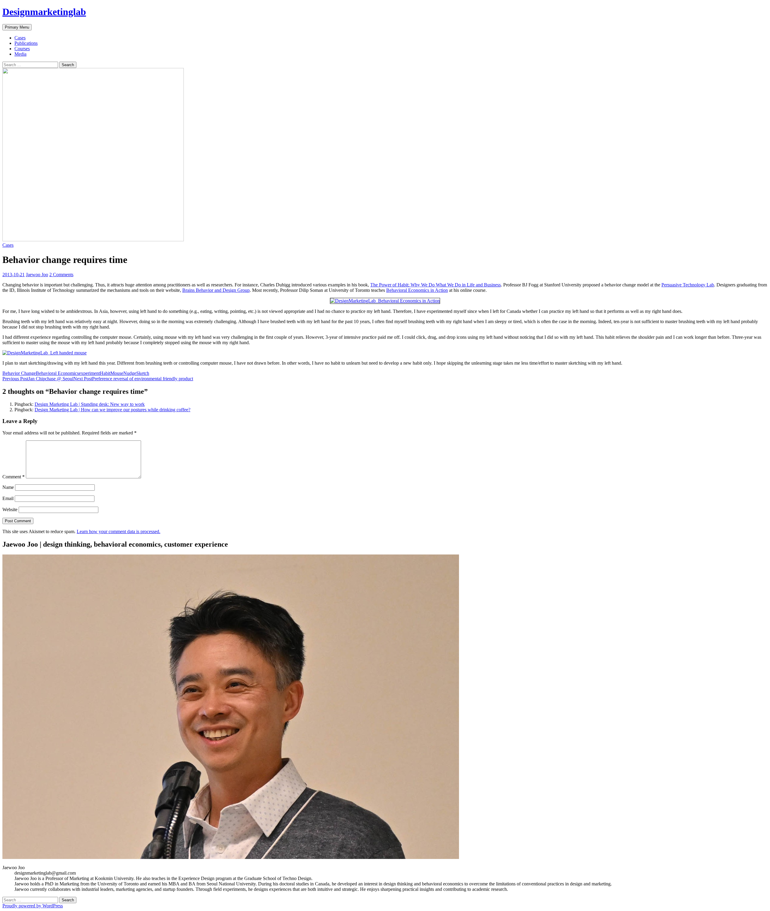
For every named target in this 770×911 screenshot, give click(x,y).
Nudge (129, 373)
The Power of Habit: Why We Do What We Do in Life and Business (435, 284)
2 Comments (61, 274)
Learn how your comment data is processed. (118, 531)
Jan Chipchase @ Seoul (37, 378)
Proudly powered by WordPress (32, 905)
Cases (20, 37)
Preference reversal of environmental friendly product (133, 378)
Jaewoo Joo (37, 274)
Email (8, 498)
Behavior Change (19, 373)
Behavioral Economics (57, 373)
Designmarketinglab (44, 11)
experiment (89, 373)
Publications (26, 43)
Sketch (142, 373)
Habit (105, 373)
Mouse (116, 373)
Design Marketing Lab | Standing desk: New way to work (90, 404)
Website (9, 509)
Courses (22, 48)
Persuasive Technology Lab (687, 284)
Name (8, 487)
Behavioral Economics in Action (417, 290)
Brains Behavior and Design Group (216, 290)
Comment (13, 476)
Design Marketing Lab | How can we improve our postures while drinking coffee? (112, 409)
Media (20, 54)
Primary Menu (17, 27)
